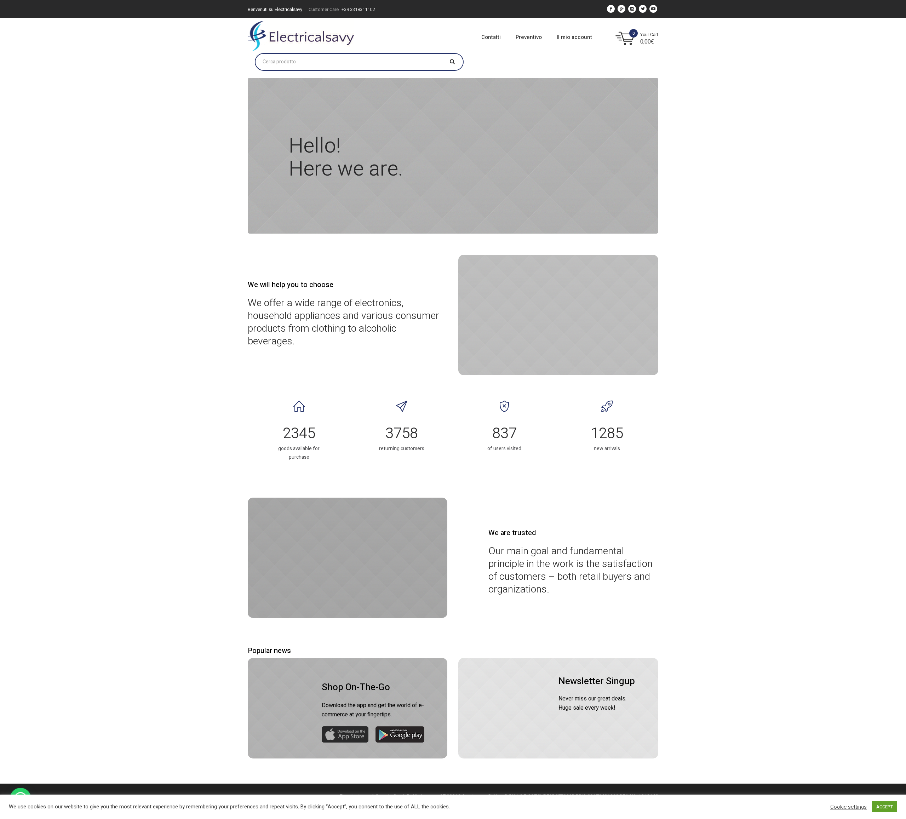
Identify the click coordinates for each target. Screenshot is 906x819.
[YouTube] (653, 9)
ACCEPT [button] (884, 806)
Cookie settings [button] (848, 807)
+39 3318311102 (358, 9)
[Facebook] (611, 9)
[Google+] (621, 9)
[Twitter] (643, 9)
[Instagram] (632, 9)
